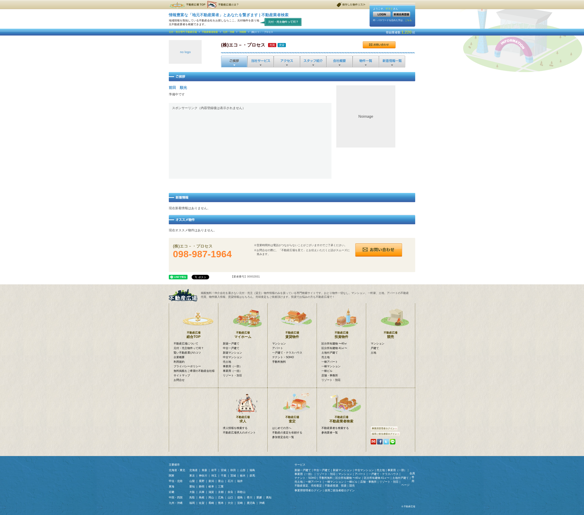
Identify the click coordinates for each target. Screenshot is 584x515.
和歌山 (241, 492)
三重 (221, 486)
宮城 (223, 470)
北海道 (193, 470)
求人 (243, 419)
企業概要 (179, 357)
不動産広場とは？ (223, 4)
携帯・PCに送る (373, 441)
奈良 (230, 492)
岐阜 (211, 486)
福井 (240, 481)
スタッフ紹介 (313, 61)
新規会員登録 (401, 14)
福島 (252, 470)
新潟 (211, 481)
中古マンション (232, 357)
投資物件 (341, 335)
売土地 (227, 361)
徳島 (240, 497)
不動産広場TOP (187, 4)
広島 (221, 497)
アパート (277, 348)
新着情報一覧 (391, 61)
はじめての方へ (281, 428)
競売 (390, 335)
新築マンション (232, 352)
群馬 (252, 475)
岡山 (211, 497)
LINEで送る (392, 441)
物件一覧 (365, 61)
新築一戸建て (231, 343)
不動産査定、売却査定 (308, 485)
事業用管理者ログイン (383, 428)
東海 (171, 486)
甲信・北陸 (175, 481)
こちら (408, 20)
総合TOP (194, 335)
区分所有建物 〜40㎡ (334, 343)
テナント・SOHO (283, 357)
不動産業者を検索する (335, 428)
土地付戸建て (329, 352)
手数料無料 (279, 361)
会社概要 (339, 61)
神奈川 (203, 475)
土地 (373, 352)
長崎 (211, 503)
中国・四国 (175, 497)
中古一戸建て (231, 348)
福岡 (192, 503)
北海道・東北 (177, 470)
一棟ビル (326, 370)
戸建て (375, 348)
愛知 (192, 486)
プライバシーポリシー (187, 366)
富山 (221, 481)
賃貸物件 (292, 335)
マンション (279, 343)
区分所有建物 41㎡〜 (334, 348)
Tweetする (386, 441)
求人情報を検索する (235, 428)
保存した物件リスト (351, 4)
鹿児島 (251, 503)
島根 (201, 497)
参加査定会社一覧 (283, 437)
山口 (230, 497)
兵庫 (201, 492)
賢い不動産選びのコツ (187, 352)
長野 (201, 481)
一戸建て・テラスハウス (287, 352)
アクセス (287, 61)
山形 (242, 470)
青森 (204, 470)
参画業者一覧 (329, 432)
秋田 (233, 470)
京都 (221, 492)
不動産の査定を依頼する (287, 432)
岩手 (214, 470)
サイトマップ (182, 375)
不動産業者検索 (210, 32)
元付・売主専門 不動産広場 (183, 32)
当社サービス (260, 61)
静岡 (201, 486)
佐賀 (201, 503)
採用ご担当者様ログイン (384, 434)
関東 (171, 475)
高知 (268, 497)
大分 (230, 503)
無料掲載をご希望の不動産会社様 (194, 370)
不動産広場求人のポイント (239, 432)
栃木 (242, 475)
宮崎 (240, 503)
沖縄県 (242, 32)
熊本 (221, 503)
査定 (292, 419)
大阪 (192, 492)
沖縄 (262, 503)
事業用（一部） (232, 366)
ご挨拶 (234, 61)
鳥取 (192, 497)
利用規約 (179, 361)
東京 (192, 475)
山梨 (192, 481)
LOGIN (382, 14)
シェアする (380, 441)
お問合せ (379, 44)
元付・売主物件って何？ (281, 22)
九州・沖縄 (228, 32)
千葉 (223, 475)
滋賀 (211, 492)
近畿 (171, 492)
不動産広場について (186, 343)
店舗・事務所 (329, 375)
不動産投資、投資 (336, 485)
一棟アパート (329, 361)
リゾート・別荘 (232, 375)
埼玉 (214, 475)
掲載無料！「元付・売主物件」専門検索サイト (185, 295)
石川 (230, 481)
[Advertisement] (250, 144)
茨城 (233, 475)
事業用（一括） (232, 370)
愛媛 (259, 497)
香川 (249, 497)
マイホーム (242, 335)
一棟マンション (331, 366)
